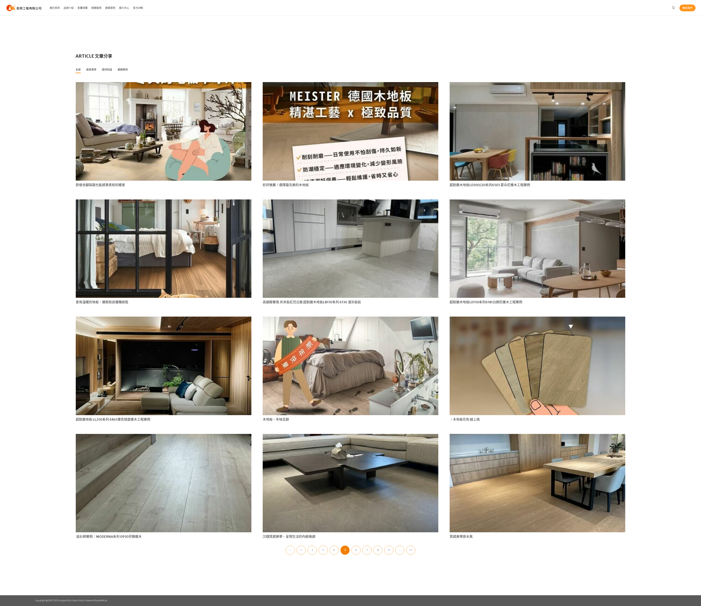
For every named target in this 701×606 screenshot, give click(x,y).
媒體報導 (96, 7)
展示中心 (124, 7)
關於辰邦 (55, 7)
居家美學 (91, 69)
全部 (78, 69)
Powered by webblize (96, 600)
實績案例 (110, 7)
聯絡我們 (687, 7)
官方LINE (138, 7)
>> (411, 550)
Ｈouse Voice (77, 600)
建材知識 (107, 69)
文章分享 (82, 7)
